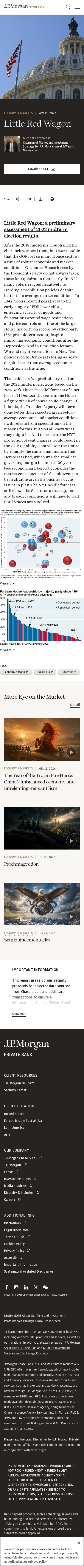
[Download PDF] (40, 199)
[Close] (79, 1542)
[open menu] (77, 6)
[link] (42, 739)
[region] (42, 1551)
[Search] (67, 6)
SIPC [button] (37, 1396)
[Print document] (51, 199)
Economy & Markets (18, 113)
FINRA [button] (24, 1396)
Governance (69, 672)
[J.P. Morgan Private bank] (26, 1053)
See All (75, 705)
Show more (19, 1014)
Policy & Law (45, 672)
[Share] (17, 199)
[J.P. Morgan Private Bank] (24, 6)
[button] (6, 1287)
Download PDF (38, 169)
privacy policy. (37, 1561)
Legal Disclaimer (36, 1439)
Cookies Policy (14, 1244)
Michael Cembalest (36, 138)
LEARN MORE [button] (12, 1316)
